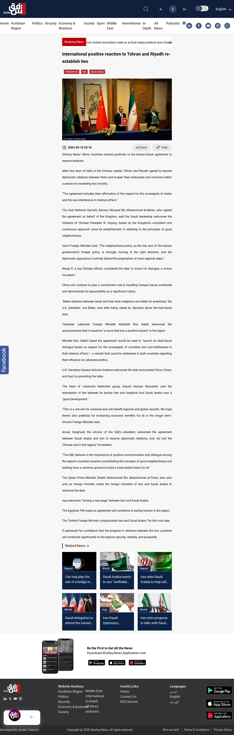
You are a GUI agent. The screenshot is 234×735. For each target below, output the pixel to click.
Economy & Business (73, 707)
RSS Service (129, 702)
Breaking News (74, 42)
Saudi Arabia (97, 72)
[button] (169, 42)
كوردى (174, 702)
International (131, 23)
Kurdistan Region (70, 691)
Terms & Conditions (196, 730)
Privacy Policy (223, 730)
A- (161, 9)
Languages (178, 686)
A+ (184, 9)
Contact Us (128, 696)
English (175, 696)
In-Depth (92, 701)
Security (51, 23)
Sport (101, 23)
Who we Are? (171, 730)
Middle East (94, 691)
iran (84, 72)
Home (4, 23)
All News (92, 706)
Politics (37, 23)
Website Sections (71, 686)
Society (89, 23)
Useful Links (129, 686)
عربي (173, 691)
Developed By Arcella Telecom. (19, 730)
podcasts (173, 23)
